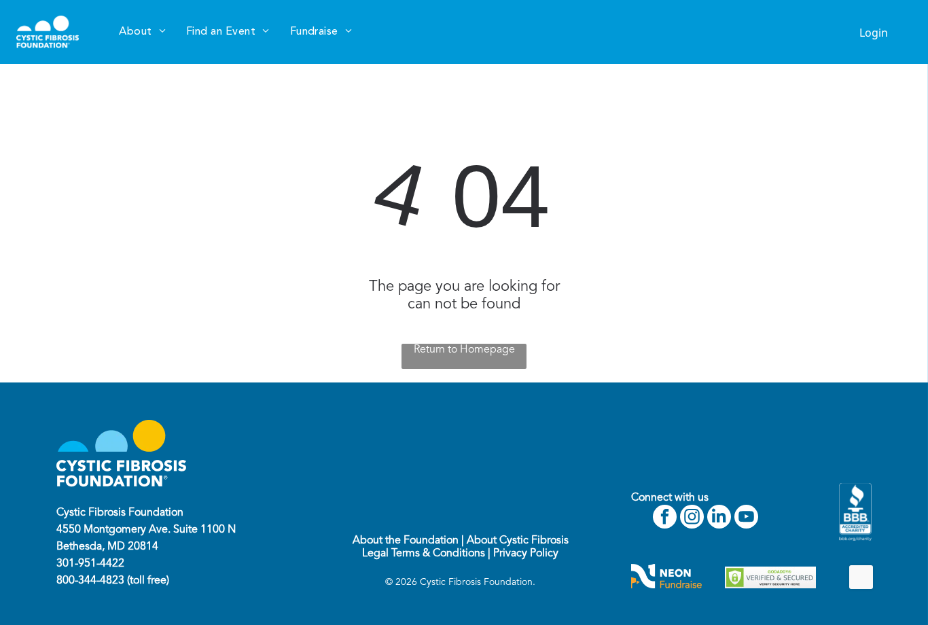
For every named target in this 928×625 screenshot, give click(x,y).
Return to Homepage (464, 349)
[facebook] (665, 518)
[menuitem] (142, 32)
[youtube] (746, 518)
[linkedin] (719, 518)
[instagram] (692, 518)
